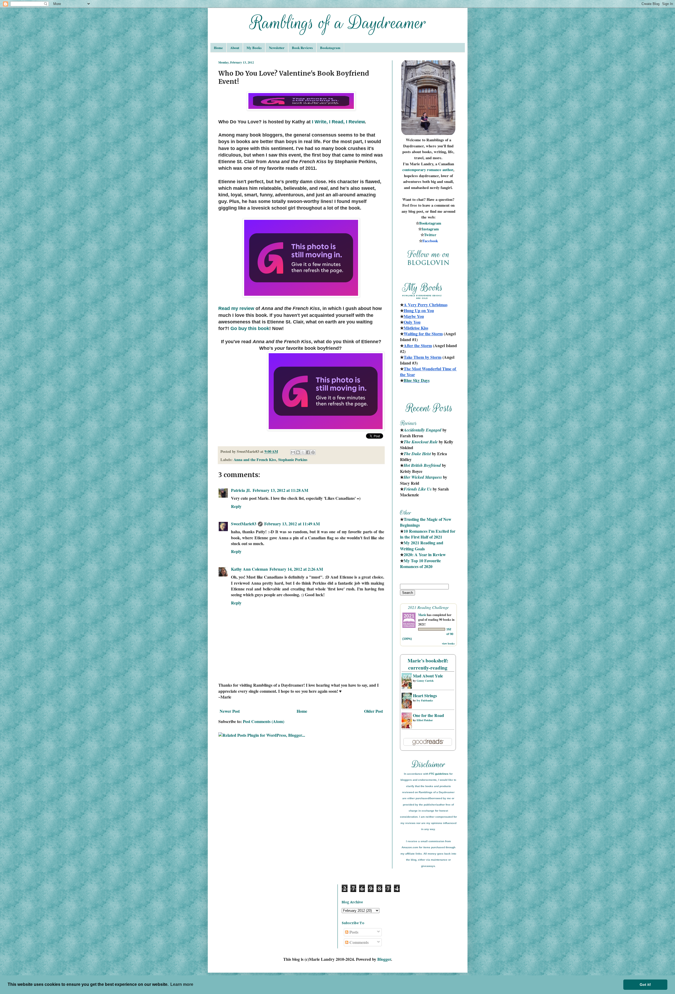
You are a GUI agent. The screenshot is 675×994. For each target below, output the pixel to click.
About (234, 47)
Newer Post (230, 711)
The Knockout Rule (421, 442)
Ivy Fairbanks (425, 700)
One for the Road (428, 715)
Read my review (236, 308)
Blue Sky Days (417, 380)
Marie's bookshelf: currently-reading (428, 664)
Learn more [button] (181, 984)
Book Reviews (302, 47)
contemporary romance (422, 169)
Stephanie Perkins (292, 459)
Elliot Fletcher (425, 720)
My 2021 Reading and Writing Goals (422, 545)
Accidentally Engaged (422, 430)
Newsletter (277, 47)
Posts (353, 932)
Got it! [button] (645, 984)
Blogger (384, 959)
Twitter (430, 234)
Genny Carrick (425, 680)
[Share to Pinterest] (313, 452)
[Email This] (293, 452)
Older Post (373, 711)
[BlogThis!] (298, 452)
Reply (236, 506)
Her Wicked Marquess (423, 477)
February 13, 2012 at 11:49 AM (292, 524)
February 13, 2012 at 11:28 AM (280, 490)
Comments (358, 942)
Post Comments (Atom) (263, 721)
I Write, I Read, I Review (338, 121)
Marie (422, 615)
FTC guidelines (439, 773)
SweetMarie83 (243, 524)
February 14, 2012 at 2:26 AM (296, 569)
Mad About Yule (428, 676)
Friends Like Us (418, 489)
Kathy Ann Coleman (249, 569)
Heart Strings (425, 695)
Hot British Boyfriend (422, 465)
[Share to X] (303, 452)
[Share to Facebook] (308, 452)
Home (218, 47)
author (447, 169)
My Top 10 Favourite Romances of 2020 (420, 563)
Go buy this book (249, 328)
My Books (254, 47)
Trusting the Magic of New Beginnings (426, 522)
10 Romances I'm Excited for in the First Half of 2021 (428, 534)
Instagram (430, 229)
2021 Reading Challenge (428, 607)
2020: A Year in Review (425, 554)
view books (448, 643)
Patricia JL (241, 490)
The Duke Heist (417, 454)
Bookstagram (330, 47)
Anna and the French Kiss (255, 459)
